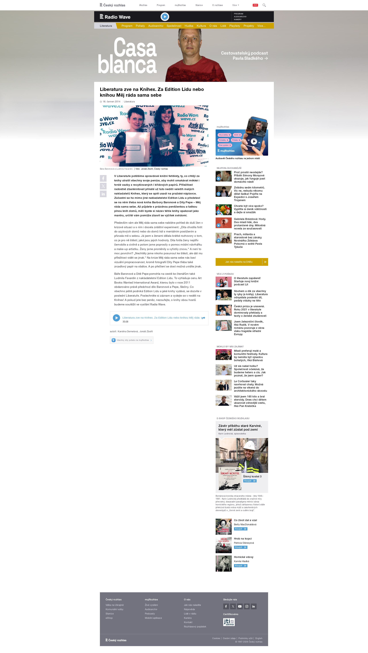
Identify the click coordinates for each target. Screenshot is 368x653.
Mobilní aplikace (153, 618)
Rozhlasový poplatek (195, 626)
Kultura (201, 25)
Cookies (216, 638)
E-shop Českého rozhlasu (233, 418)
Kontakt (188, 622)
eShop (109, 618)
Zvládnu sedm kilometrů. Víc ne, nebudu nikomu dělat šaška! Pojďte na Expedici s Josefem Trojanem (249, 194)
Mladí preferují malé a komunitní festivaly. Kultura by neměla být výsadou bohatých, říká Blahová (250, 355)
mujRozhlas (180, 5)
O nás (213, 25)
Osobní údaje (229, 638)
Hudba (189, 25)
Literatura (106, 25)
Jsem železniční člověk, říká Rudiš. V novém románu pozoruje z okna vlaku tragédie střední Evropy (249, 328)
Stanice (199, 5)
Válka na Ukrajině (115, 605)
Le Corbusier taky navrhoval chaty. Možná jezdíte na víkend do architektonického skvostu (250, 386)
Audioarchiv (240, 17)
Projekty (249, 25)
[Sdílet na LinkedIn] (103, 194)
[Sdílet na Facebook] (103, 178)
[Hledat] (264, 5)
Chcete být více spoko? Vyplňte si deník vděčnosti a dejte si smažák (250, 209)
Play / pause (116, 317)
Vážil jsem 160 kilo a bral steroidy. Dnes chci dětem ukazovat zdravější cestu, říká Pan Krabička (250, 401)
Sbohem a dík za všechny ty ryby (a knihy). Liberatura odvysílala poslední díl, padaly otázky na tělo (251, 296)
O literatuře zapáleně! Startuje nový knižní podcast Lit (247, 281)
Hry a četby (223, 135)
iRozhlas (143, 5)
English (258, 638)
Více (261, 25)
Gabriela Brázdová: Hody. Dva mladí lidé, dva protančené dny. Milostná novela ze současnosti (250, 223)
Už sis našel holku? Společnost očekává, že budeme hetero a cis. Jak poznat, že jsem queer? (250, 370)
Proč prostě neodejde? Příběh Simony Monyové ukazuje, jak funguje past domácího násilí (249, 177)
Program (161, 5)
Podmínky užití (245, 638)
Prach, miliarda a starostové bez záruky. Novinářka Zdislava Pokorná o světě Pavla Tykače (248, 240)
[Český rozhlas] (112, 5)
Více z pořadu (225, 274)
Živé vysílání (224, 145)
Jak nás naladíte (192, 605)
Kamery (237, 20)
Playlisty (234, 25)
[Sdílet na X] (103, 186)
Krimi (236, 135)
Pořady (140, 25)
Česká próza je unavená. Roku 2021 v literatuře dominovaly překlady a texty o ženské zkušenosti (250, 311)
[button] (203, 318)
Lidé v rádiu (190, 613)
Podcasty (150, 613)
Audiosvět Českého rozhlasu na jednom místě (238, 158)
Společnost (174, 25)
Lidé (223, 25)
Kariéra (187, 618)
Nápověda (189, 609)
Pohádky (222, 140)
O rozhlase (217, 5)
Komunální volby (114, 609)
